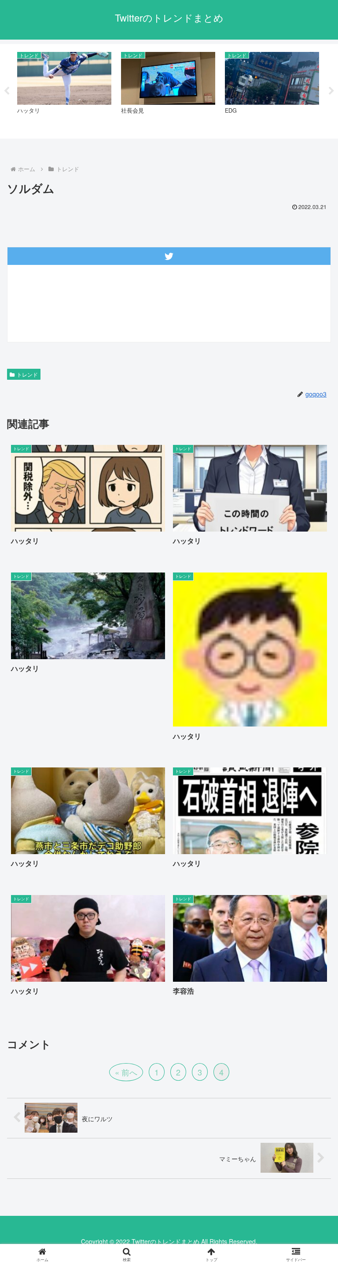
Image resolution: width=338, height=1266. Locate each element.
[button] (312, 1211)
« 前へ (126, 1072)
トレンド (27, 374)
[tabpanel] (64, 90)
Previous (6, 91)
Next (331, 91)
